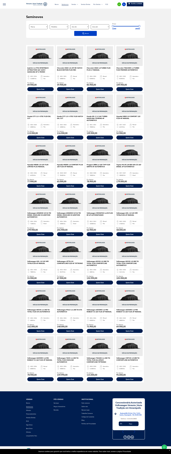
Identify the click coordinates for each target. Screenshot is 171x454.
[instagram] (128, 437)
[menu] (4, 4)
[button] (123, 432)
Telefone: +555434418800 (129, 418)
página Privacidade (124, 451)
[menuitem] (56, 4)
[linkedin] (132, 437)
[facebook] (125, 437)
